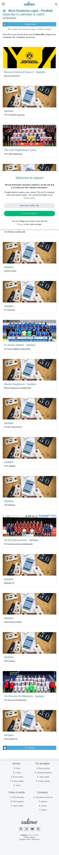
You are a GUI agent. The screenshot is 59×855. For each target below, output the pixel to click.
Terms (17, 785)
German (30, 835)
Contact (18, 773)
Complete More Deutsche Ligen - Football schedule (30, 29)
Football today (30, 24)
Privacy (20, 224)
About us (43, 802)
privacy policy (29, 198)
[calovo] (29, 3)
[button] (3, 4)
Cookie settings (18, 781)
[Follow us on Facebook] (21, 829)
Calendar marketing (43, 773)
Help (18, 768)
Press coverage (18, 797)
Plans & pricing (44, 768)
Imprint (44, 810)
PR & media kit (17, 802)
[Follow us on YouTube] (32, 829)
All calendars (30, 748)
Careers (44, 806)
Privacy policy (17, 777)
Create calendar (44, 781)
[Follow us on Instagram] (38, 829)
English (36, 835)
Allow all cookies (29, 213)
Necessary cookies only (29, 205)
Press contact (18, 806)
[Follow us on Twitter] (26, 829)
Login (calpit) (44, 777)
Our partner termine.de (44, 797)
